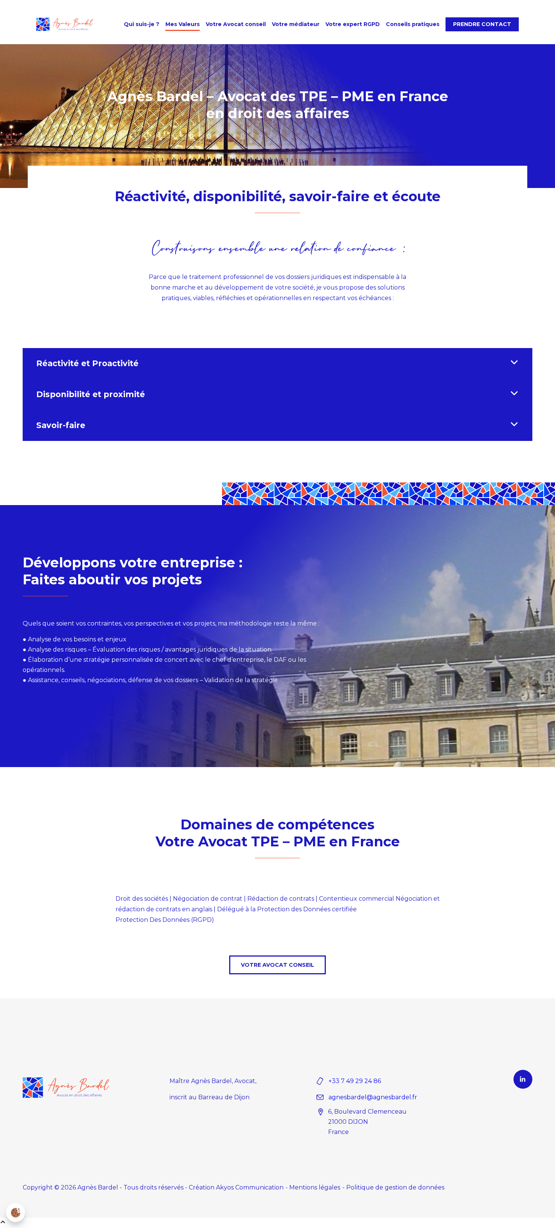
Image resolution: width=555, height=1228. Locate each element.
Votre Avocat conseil (236, 24)
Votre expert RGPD (352, 24)
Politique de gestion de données (395, 1187)
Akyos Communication (250, 1187)
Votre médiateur (295, 24)
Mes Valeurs (182, 24)
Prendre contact (482, 24)
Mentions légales (314, 1187)
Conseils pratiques (412, 24)
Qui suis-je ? (141, 24)
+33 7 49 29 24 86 (354, 1081)
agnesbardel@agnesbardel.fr (372, 1097)
